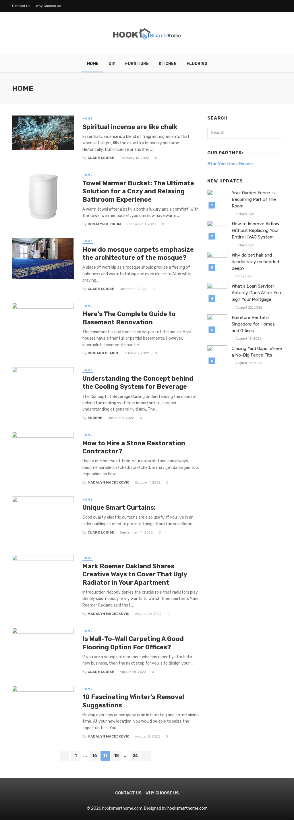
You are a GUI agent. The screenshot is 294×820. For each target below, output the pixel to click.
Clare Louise (101, 158)
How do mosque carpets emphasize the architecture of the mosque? (138, 253)
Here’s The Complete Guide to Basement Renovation (129, 318)
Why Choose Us (48, 6)
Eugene (95, 418)
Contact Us (21, 6)
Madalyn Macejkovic (108, 482)
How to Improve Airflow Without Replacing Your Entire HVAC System (255, 230)
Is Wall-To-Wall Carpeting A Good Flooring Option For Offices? (133, 642)
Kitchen (168, 63)
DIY (112, 63)
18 (116, 755)
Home (92, 63)
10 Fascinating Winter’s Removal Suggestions (133, 701)
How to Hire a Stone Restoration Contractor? (133, 447)
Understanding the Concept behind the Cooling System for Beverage (137, 382)
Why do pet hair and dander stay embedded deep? (255, 262)
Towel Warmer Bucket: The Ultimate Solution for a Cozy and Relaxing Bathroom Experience (138, 191)
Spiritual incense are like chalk (129, 126)
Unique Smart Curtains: (119, 507)
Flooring (197, 63)
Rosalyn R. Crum (104, 224)
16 (94, 755)
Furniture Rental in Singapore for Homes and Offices (253, 324)
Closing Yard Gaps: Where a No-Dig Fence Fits (257, 352)
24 (135, 755)
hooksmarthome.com (187, 808)
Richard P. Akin (103, 353)
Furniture (137, 63)
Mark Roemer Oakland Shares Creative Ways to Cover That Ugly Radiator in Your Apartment (134, 574)
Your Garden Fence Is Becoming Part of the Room (254, 199)
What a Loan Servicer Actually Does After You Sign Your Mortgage (256, 293)
